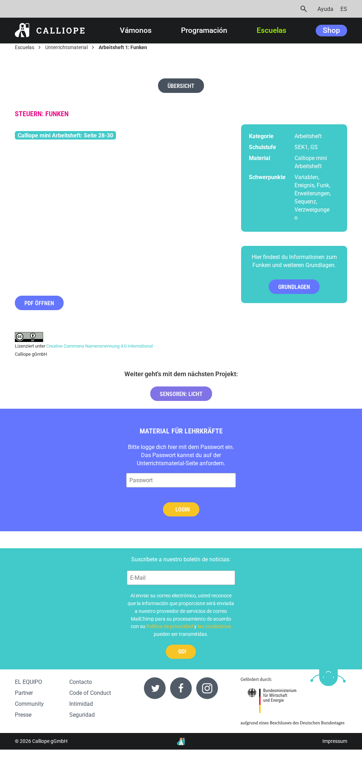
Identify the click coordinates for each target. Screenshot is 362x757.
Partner (24, 693)
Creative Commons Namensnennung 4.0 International (99, 346)
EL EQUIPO (28, 682)
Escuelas (271, 30)
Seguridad (82, 714)
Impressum (334, 741)
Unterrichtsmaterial (66, 48)
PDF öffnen (39, 303)
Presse (23, 714)
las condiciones (214, 626)
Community (29, 703)
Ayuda (325, 9)
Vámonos (136, 30)
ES (343, 9)
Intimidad (81, 703)
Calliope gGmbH (50, 741)
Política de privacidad (169, 626)
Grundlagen (294, 287)
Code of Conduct (90, 693)
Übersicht (181, 86)
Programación (204, 30)
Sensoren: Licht (181, 394)
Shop (331, 30)
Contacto (80, 682)
